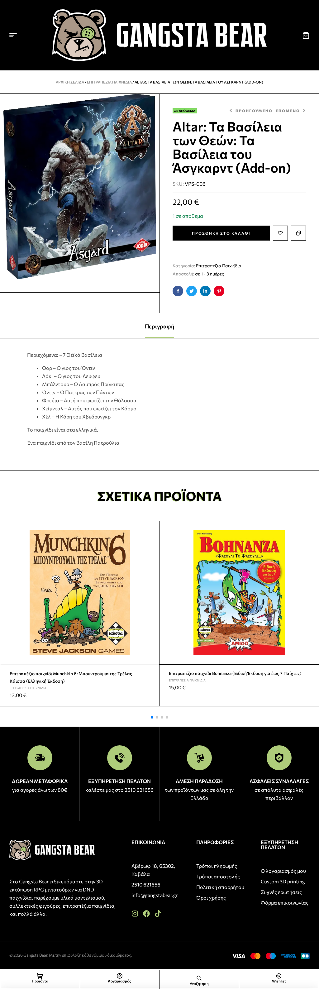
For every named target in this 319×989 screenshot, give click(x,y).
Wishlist (279, 981)
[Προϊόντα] (40, 976)
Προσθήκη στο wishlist (280, 233)
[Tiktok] (158, 913)
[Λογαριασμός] (119, 976)
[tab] (159, 325)
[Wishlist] (279, 976)
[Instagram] (134, 913)
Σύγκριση (298, 233)
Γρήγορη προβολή (152, 542)
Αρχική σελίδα (70, 82)
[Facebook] (146, 913)
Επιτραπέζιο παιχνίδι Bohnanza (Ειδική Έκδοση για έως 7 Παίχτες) (235, 673)
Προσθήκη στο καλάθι (221, 233)
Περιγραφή (159, 326)
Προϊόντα (40, 981)
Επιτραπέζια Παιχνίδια (109, 82)
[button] (152, 717)
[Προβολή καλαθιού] (306, 35)
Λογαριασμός (119, 981)
